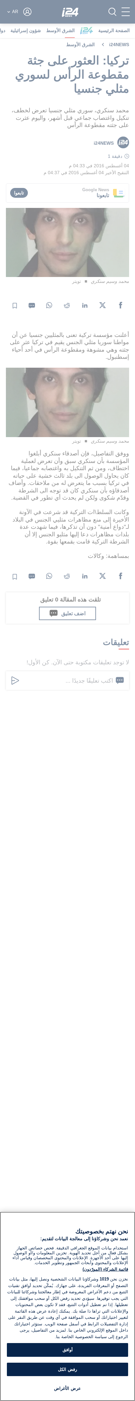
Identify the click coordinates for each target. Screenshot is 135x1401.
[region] (67, 1306)
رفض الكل (67, 1369)
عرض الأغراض (67, 1388)
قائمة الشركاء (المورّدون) (105, 1269)
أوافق (68, 1349)
